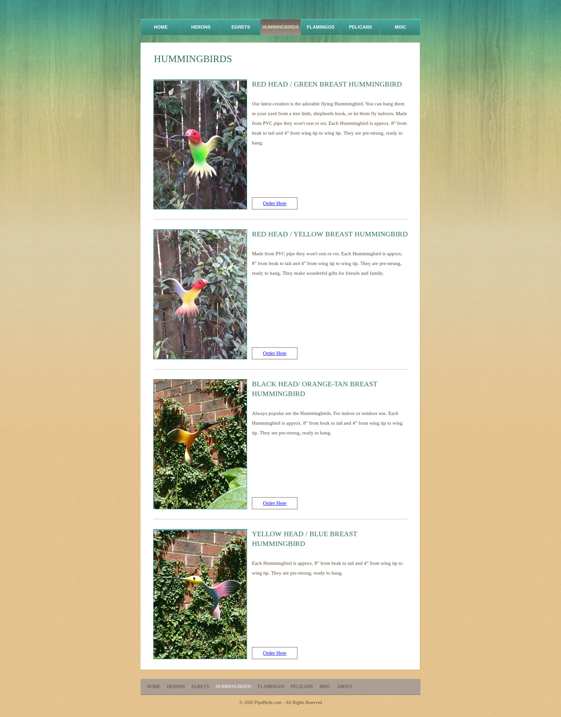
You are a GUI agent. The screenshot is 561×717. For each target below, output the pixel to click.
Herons (200, 27)
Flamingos (320, 27)
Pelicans (360, 27)
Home (161, 27)
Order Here (274, 203)
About (345, 686)
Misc (400, 27)
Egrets (240, 27)
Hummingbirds (280, 27)
